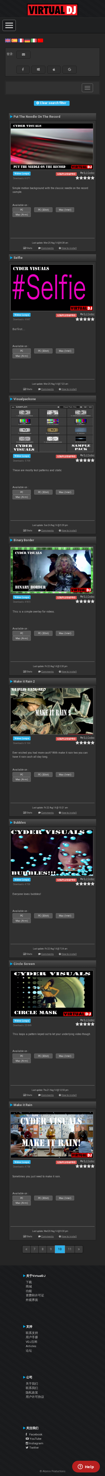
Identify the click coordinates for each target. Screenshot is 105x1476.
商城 (29, 1286)
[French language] (21, 40)
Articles (31, 1346)
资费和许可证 (35, 1295)
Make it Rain (23, 1105)
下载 (29, 1282)
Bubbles (20, 822)
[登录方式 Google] (69, 69)
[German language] (27, 40)
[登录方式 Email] (23, 54)
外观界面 (32, 1300)
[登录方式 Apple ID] (54, 69)
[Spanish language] (14, 40)
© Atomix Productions (52, 1471)
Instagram (35, 1443)
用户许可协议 (35, 1397)
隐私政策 (32, 1392)
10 (60, 1249)
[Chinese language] (40, 40)
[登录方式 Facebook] (23, 69)
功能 (29, 1291)
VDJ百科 (31, 1342)
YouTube (35, 1438)
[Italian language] (33, 40)
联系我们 (32, 1388)
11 (70, 1249)
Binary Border (24, 540)
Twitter (34, 1447)
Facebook (34, 1434)
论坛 (29, 1350)
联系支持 (32, 1333)
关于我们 (32, 1383)
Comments (47, 248)
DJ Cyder (89, 172)
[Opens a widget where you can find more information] (86, 1467)
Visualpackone (25, 399)
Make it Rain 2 (24, 681)
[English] (8, 40)
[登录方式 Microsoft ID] (38, 69)
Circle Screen (24, 964)
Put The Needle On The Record (37, 116)
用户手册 (32, 1337)
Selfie (18, 258)
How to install (69, 248)
